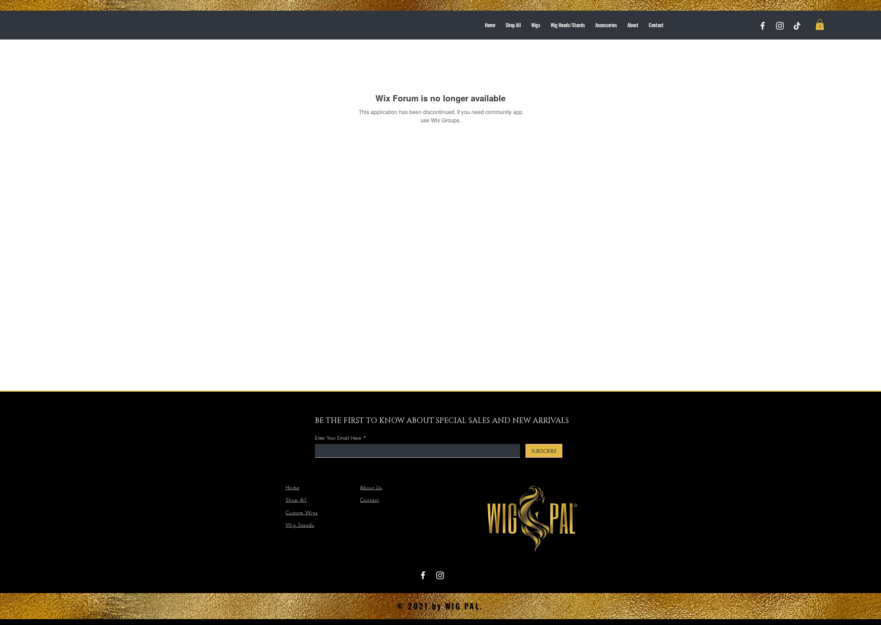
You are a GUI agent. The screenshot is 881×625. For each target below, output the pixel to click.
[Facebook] (762, 26)
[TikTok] (797, 26)
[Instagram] (780, 26)
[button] (819, 24)
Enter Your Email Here (338, 438)
